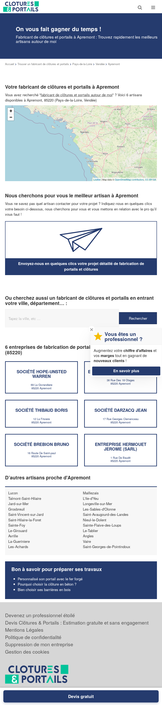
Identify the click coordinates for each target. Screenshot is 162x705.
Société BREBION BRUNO (41, 444)
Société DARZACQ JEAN (120, 410)
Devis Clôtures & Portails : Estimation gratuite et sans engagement (76, 622)
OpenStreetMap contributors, (130, 179)
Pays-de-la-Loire (82, 64)
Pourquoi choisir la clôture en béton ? (47, 584)
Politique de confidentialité (33, 637)
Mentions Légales (24, 629)
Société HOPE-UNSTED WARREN (41, 373)
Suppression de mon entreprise (39, 644)
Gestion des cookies (27, 651)
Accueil (9, 64)
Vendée (100, 64)
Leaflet (96, 179)
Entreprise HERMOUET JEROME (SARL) (120, 446)
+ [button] (10, 111)
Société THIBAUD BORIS (41, 410)
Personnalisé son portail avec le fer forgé (50, 578)
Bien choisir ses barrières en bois (44, 589)
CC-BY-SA (150, 179)
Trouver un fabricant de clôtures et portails (43, 64)
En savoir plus (126, 370)
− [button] (10, 117)
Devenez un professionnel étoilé (40, 615)
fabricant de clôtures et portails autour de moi (76, 94)
